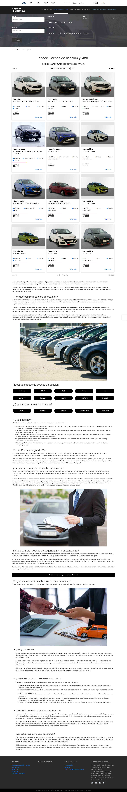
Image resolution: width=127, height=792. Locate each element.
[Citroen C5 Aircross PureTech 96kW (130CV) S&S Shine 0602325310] (97, 84)
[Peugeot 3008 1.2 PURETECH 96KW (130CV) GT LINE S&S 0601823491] (28, 134)
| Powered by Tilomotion (84, 790)
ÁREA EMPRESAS (101, 10)
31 (67, 275)
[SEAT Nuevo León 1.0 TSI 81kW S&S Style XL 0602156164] (63, 186)
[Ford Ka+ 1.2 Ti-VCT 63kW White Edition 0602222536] (28, 84)
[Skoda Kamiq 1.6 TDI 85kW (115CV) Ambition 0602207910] (28, 186)
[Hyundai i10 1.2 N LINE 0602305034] (97, 236)
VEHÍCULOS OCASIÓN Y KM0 (61, 10)
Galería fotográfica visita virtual (74, 769)
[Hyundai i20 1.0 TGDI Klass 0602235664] (97, 186)
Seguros (67, 767)
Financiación (69, 765)
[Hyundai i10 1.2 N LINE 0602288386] (63, 236)
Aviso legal (45, 790)
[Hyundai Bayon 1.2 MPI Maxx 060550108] (63, 134)
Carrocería (15, 769)
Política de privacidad (56, 790)
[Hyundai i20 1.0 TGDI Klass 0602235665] (28, 236)
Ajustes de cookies (70, 790)
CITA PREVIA (73, 10)
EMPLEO (93, 10)
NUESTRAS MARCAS (47, 10)
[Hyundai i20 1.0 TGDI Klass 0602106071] (97, 134)
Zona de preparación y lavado (21, 765)
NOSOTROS (87, 10)
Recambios (15, 767)
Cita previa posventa (18, 773)
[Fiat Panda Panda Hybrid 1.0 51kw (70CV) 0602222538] (63, 84)
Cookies (38, 790)
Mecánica (15, 771)
